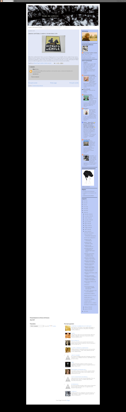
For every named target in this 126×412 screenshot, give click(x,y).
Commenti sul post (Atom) (37, 85)
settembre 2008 (88, 220)
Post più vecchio (74, 83)
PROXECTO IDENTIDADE (90, 304)
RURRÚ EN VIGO (88, 297)
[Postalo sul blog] (58, 63)
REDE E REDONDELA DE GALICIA (90, 282)
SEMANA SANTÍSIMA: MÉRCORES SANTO (89, 267)
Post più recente (32, 83)
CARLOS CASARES (75, 355)
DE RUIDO (86, 284)
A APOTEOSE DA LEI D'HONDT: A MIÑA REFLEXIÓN (89, 288)
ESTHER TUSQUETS (89, 233)
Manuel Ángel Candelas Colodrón (90, 52)
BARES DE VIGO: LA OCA (90, 295)
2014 (84, 203)
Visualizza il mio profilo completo (88, 57)
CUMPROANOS (88, 301)
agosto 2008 (87, 221)
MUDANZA (91, 156)
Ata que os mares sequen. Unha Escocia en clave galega (89, 64)
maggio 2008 (87, 227)
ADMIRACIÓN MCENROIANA (88, 243)
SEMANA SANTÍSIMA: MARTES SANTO (89, 270)
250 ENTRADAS (74, 384)
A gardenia (85, 90)
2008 (84, 212)
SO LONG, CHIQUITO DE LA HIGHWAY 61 (90, 291)
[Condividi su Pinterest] (62, 63)
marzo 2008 (87, 231)
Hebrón (90, 141)
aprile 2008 (87, 229)
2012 (84, 204)
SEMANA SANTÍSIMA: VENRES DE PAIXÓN (89, 261)
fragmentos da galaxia (87, 94)
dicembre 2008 (88, 214)
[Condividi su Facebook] (61, 63)
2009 (84, 210)
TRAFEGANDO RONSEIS (89, 75)
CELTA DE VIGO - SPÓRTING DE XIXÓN (90, 235)
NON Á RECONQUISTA (89, 237)
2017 (84, 201)
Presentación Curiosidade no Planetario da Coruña (89, 129)
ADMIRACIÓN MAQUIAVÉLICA (88, 246)
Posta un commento (35, 77)
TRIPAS (73, 333)
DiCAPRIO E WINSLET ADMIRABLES (79, 348)
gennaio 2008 (87, 309)
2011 (84, 206)
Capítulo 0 (85, 62)
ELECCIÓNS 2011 (75, 340)
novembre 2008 (88, 216)
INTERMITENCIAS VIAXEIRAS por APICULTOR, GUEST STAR (89, 250)
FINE (72, 362)
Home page (53, 83)
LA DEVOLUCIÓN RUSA (88, 191)
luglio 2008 (87, 223)
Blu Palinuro (85, 108)
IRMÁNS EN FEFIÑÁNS (88, 195)
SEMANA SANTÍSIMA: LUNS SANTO (90, 273)
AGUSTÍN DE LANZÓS (89, 293)
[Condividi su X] (60, 63)
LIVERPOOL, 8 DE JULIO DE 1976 (89, 193)
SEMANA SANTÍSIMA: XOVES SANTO (89, 264)
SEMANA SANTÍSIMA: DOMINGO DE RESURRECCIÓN (89, 255)
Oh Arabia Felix (86, 139)
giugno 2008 (87, 225)
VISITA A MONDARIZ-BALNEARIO (79, 377)
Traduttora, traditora (91, 96)
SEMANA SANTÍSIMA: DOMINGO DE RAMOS (90, 276)
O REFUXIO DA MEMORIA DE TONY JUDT (81, 326)
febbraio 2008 (87, 307)
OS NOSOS (73, 391)
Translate (54, 326)
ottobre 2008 (87, 218)
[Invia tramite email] (57, 63)
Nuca (34, 69)
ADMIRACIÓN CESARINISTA (88, 240)
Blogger (68, 400)
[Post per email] (54, 63)
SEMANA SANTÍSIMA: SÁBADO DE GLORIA (89, 258)
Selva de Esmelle (86, 89)
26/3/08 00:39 (35, 74)
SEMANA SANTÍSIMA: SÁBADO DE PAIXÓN (89, 279)
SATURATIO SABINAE (89, 299)
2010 (84, 208)
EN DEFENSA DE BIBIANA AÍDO (78, 369)
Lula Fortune (86, 154)
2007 (84, 311)
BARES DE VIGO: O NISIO (90, 303)
